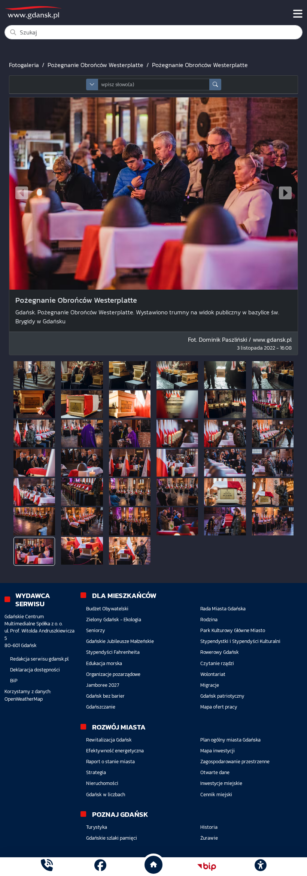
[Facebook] (100, 866)
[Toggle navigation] (298, 14)
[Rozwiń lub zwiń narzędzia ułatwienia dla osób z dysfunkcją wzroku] (260, 866)
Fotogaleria (24, 64)
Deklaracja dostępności (35, 669)
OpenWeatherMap (23, 699)
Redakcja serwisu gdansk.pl (39, 658)
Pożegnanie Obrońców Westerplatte (95, 64)
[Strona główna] (47, 866)
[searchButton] (215, 84)
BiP (14, 680)
